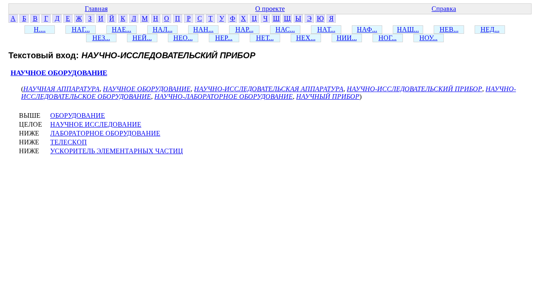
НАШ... (408, 29)
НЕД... (490, 29)
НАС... (285, 29)
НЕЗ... (101, 37)
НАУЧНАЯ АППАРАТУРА (61, 88)
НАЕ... (121, 29)
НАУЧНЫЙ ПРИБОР (327, 96)
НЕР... (223, 37)
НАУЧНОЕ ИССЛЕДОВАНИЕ (95, 124)
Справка (444, 8)
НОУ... (428, 37)
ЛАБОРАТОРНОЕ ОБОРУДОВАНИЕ (105, 133)
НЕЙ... (142, 37)
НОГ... (387, 37)
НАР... (244, 29)
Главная (96, 8)
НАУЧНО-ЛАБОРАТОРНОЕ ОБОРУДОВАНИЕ (223, 96)
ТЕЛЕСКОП (68, 142)
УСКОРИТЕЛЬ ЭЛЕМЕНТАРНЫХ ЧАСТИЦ (116, 151)
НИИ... (347, 37)
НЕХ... (306, 37)
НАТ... (326, 29)
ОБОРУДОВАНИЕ (77, 115)
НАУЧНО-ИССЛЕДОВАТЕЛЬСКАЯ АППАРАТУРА (268, 88)
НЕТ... (265, 37)
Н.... (40, 29)
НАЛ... (163, 29)
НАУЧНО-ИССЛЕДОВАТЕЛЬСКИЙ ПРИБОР (414, 88)
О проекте (270, 8)
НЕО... (183, 37)
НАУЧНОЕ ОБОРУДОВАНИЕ (59, 73)
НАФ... (367, 29)
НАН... (203, 29)
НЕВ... (449, 29)
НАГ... (81, 29)
